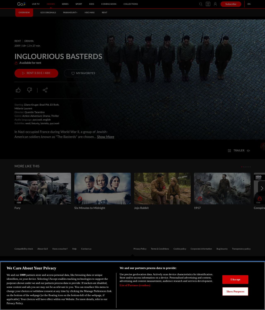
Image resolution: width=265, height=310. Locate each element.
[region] (132, 286)
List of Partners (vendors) (135, 285)
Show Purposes (235, 291)
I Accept (235, 279)
